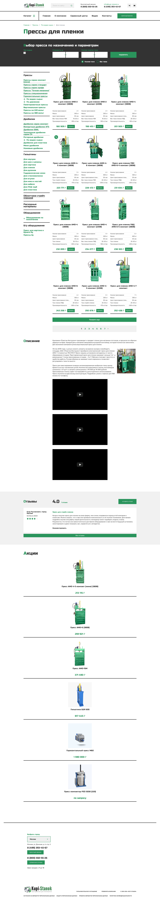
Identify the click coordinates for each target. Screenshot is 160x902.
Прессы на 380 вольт (34, 113)
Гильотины (30, 154)
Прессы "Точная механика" (37, 91)
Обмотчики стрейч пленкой (34, 196)
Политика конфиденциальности (121, 896)
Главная (46, 16)
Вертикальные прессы (34, 107)
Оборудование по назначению (34, 218)
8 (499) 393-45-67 (112, 7)
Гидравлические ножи (34, 173)
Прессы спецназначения (35, 93)
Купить (71, 126)
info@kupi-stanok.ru (111, 4)
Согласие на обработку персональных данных (39, 895)
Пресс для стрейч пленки (62, 512)
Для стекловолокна (33, 176)
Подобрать (123, 55)
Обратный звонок (127, 16)
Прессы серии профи (34, 88)
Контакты (107, 16)
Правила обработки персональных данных (93, 895)
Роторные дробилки (33, 137)
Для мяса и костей (33, 181)
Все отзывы (80, 535)
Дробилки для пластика (35, 143)
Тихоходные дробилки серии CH (34, 133)
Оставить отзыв (127, 501)
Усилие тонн (90, 61)
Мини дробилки (31, 146)
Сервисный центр (79, 16)
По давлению (32, 102)
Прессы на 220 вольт (34, 110)
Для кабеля (29, 184)
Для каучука (29, 159)
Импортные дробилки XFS (36, 127)
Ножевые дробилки (33, 148)
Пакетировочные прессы (36, 105)
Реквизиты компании (109, 891)
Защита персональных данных (66, 895)
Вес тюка (103, 61)
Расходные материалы (30, 205)
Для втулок (29, 179)
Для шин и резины (32, 162)
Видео (95, 16)
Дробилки (29, 119)
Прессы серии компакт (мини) (35, 81)
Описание (32, 341)
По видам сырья (34, 99)
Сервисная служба (36, 862)
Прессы (28, 75)
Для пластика (30, 190)
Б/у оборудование (34, 225)
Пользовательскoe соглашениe (86, 891)
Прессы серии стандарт (35, 85)
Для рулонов (30, 170)
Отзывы (30, 501)
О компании (60, 16)
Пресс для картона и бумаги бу (34, 231)
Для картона (30, 165)
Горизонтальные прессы (36, 96)
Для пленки (29, 168)
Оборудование (32, 212)
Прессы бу (29, 235)
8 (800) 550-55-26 (89, 7)
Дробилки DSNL (31, 130)
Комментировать (59, 528)
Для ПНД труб (30, 187)
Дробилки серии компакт (36, 124)
